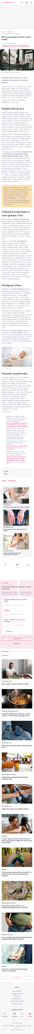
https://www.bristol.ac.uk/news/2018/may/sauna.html (17, 447)
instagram (14, 1016)
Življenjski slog (9, 32)
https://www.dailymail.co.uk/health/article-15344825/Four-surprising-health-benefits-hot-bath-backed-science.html (17, 424)
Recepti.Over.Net (17, 993)
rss (22, 1016)
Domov (3, 32)
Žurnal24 (17, 996)
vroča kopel (11, 481)
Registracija (17, 639)
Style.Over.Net (17, 991)
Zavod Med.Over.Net (17, 1001)
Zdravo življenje (9, 46)
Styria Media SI (17, 999)
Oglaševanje (12, 1025)
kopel (4, 481)
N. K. (3, 43)
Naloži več (17, 978)
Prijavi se (17, 643)
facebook (5, 1016)
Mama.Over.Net (17, 1004)
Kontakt (5, 1025)
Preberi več (9, 631)
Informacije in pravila (21, 1025)
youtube (29, 1016)
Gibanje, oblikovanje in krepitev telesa (15, 600)
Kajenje (7, 610)
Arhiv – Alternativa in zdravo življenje (14, 620)
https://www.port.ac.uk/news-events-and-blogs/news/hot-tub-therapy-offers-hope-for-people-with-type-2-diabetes (16, 459)
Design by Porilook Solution (17, 1030)
